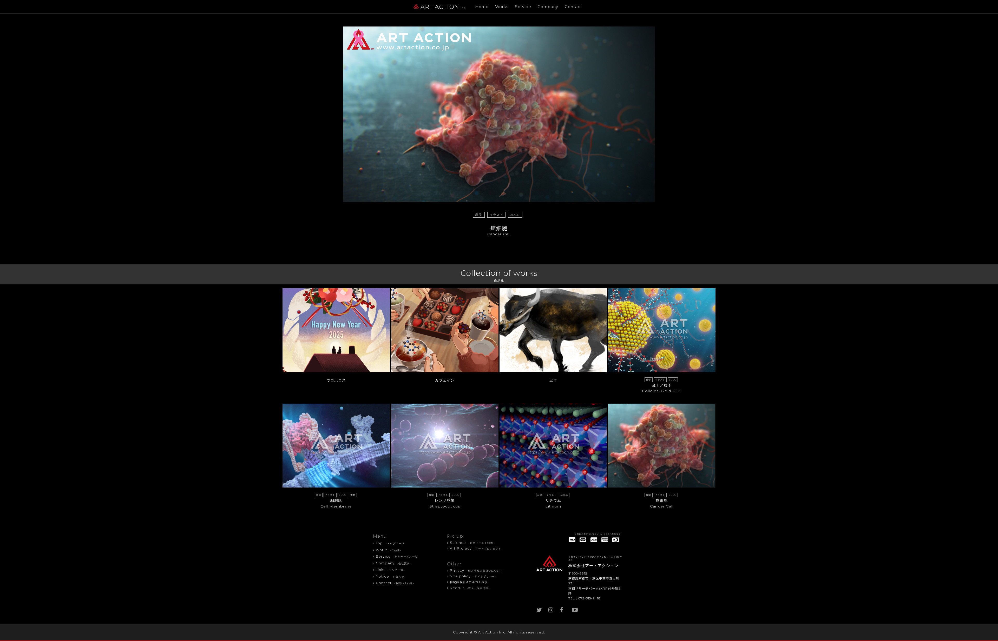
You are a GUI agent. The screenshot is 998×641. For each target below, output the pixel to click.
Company (547, 6)
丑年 (553, 380)
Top (390, 543)
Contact (573, 6)
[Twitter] (539, 608)
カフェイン (445, 380)
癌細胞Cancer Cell (661, 501)
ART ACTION (443, 6)
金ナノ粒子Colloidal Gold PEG (661, 385)
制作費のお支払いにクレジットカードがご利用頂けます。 (599, 534)
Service (523, 6)
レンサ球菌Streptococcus (444, 501)
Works (502, 6)
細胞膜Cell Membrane (336, 501)
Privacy (477, 570)
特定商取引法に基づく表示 (469, 582)
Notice (391, 576)
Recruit (470, 588)
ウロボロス (336, 380)
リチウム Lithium (552, 501)
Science (472, 542)
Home (482, 6)
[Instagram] (551, 608)
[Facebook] (562, 608)
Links (390, 569)
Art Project (476, 548)
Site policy (473, 576)
